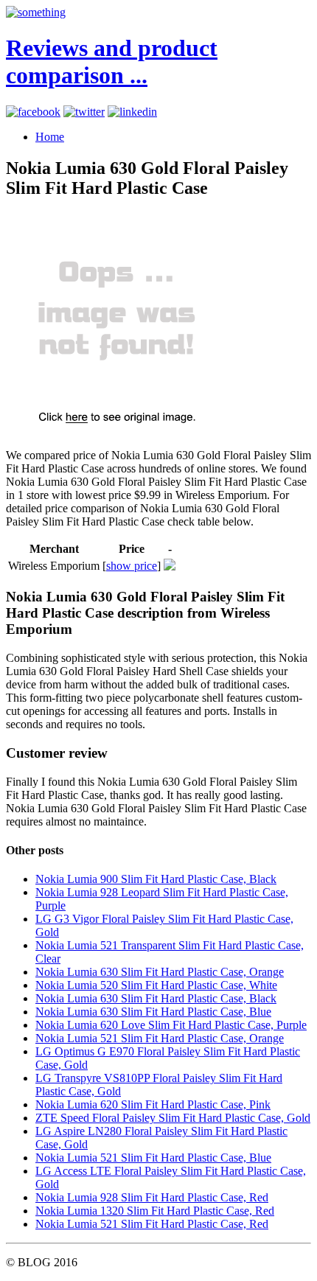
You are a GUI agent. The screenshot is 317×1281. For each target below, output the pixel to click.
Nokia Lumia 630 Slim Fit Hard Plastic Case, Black (155, 998)
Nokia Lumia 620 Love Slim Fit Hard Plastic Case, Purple (171, 1025)
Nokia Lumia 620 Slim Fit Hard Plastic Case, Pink (153, 1104)
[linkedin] (132, 111)
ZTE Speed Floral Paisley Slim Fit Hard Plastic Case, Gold (172, 1117)
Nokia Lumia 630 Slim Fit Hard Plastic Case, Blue (153, 1011)
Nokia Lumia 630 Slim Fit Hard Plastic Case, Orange (159, 972)
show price (131, 565)
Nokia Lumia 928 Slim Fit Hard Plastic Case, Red (151, 1197)
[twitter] (84, 111)
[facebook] (33, 111)
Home (49, 136)
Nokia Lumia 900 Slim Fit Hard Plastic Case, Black (155, 879)
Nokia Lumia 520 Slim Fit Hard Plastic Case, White (156, 985)
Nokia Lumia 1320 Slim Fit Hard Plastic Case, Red (154, 1210)
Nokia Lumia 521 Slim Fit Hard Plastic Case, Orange (159, 1038)
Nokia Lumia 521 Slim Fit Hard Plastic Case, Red (151, 1224)
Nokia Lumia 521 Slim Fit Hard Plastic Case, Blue (153, 1157)
